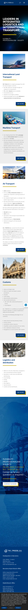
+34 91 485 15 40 (10, 591)
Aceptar (4, 607)
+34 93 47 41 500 (10, 562)
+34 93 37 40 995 (10, 577)
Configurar (11, 607)
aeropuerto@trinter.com (11, 578)
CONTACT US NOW (10, 484)
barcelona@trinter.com (11, 564)
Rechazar (18, 607)
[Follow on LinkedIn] (26, 305)
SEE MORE (20, 104)
